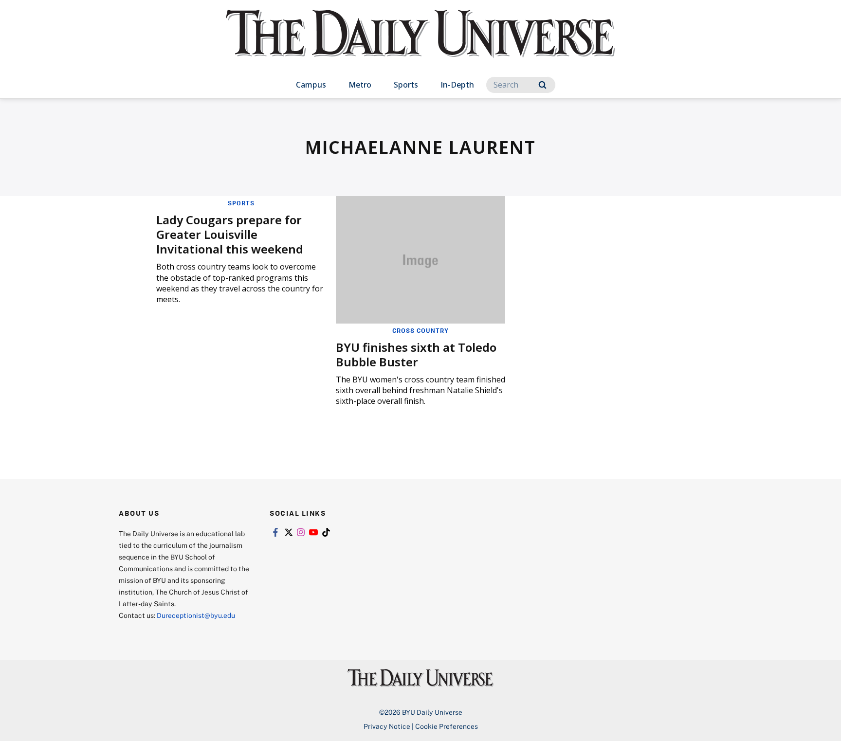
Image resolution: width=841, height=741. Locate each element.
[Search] (542, 84)
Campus (311, 84)
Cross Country (420, 330)
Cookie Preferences (446, 726)
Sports (406, 84)
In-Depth (457, 84)
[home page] (420, 43)
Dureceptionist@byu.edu (196, 615)
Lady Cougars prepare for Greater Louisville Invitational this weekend (229, 234)
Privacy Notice (387, 726)
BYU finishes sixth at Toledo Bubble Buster (416, 354)
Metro (359, 84)
